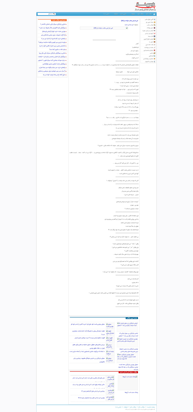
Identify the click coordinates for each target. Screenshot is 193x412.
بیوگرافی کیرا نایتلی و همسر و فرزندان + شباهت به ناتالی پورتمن (51, 57)
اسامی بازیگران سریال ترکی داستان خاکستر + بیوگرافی (52, 24)
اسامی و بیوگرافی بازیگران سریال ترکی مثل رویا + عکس (52, 53)
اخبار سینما (150, 36)
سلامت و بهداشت (148, 47)
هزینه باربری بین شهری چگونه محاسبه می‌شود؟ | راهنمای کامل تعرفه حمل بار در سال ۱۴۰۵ (51, 42)
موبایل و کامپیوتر (149, 61)
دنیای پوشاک (150, 28)
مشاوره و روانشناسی (148, 59)
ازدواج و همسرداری (148, 50)
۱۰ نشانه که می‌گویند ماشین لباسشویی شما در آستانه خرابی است (87, 351)
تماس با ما (106, 14)
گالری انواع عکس (149, 19)
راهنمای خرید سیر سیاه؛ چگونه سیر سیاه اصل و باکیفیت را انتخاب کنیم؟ (52, 68)
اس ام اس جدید (129, 25)
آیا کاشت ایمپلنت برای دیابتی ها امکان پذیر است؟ (53, 35)
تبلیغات (133, 14)
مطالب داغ (149, 14)
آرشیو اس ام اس (149, 33)
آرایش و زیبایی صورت (147, 31)
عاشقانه (116, 14)
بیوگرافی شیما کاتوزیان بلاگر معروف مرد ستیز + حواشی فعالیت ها (52, 28)
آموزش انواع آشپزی (148, 39)
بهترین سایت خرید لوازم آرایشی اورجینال (53, 31)
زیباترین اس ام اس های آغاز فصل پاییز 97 (93, 391)
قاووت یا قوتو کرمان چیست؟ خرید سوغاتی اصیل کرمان (90, 338)
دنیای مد (151, 42)
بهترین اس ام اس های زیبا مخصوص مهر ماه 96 (91, 398)
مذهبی (151, 53)
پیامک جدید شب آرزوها (131, 392)
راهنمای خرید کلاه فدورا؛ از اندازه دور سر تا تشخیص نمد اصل (53, 39)
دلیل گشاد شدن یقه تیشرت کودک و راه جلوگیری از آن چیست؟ (54, 75)
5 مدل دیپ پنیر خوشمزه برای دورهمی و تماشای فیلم (51, 71)
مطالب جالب (150, 25)
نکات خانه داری (149, 45)
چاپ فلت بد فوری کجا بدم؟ (57, 50)
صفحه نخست (151, 407)
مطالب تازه (140, 14)
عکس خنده (123, 14)
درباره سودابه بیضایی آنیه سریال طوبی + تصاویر (51, 60)
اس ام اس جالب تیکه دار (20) (129, 21)
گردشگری (151, 56)
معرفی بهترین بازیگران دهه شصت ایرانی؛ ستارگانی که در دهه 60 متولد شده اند (128, 367)
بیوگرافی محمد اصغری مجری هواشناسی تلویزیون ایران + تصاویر (54, 64)
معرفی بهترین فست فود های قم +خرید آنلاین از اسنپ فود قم (88, 324)
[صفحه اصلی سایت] (154, 14)
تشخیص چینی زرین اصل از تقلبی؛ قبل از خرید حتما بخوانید (52, 46)
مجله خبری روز (149, 22)
